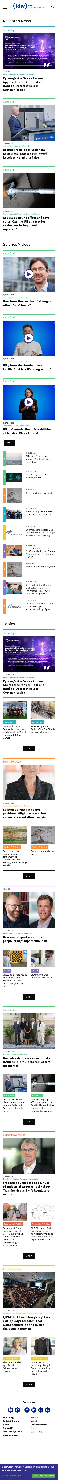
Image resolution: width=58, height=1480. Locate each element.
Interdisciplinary (11, 1435)
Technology (8, 1417)
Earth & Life (8, 1428)
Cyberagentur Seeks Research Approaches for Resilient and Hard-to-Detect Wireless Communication (24, 84)
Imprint (34, 1421)
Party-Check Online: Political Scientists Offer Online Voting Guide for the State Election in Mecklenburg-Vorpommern (13, 1237)
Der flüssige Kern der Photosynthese (36, 476)
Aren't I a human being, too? (40, 566)
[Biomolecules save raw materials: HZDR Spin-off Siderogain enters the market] (29, 1031)
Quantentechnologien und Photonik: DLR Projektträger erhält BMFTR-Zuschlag (40, 532)
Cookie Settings (37, 1432)
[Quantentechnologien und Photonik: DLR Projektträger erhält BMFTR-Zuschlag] (14, 532)
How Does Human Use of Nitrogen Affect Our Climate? (27, 303)
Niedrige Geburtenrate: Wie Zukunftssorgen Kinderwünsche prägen (40, 606)
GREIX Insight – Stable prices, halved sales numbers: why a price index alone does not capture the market (42, 1234)
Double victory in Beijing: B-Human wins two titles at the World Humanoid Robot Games (14, 732)
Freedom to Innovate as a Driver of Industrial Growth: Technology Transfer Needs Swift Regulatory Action (27, 1189)
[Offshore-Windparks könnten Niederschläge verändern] (14, 458)
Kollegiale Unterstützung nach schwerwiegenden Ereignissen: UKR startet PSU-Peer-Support (38, 589)
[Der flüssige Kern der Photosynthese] (14, 477)
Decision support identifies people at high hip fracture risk (25, 939)
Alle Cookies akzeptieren (43, 1475)
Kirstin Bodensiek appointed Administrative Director (12, 1366)
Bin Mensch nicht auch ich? (40, 492)
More (10, 442)
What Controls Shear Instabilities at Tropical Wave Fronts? (27, 431)
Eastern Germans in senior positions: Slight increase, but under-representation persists (24, 813)
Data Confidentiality (39, 1424)
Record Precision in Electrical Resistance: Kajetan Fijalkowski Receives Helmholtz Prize (26, 154)
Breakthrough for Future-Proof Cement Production (39, 513)
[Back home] (29, 7)
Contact (34, 1428)
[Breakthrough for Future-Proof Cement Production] (14, 514)
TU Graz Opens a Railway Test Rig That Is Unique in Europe (43, 729)
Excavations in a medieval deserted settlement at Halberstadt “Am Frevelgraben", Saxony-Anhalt (15, 858)
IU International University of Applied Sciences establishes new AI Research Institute (41, 1368)
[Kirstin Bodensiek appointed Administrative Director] (15, 1346)
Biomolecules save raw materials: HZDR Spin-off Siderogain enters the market (27, 1062)
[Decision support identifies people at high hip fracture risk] (29, 910)
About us (34, 1417)
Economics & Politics (12, 1431)
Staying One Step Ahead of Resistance (41, 976)
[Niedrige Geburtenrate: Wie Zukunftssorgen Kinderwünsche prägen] (14, 606)
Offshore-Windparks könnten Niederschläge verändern (38, 459)
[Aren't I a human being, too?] (14, 569)
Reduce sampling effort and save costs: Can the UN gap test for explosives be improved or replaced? (26, 223)
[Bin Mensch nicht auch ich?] (14, 495)
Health (6, 1424)
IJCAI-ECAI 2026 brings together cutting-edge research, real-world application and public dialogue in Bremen (26, 1323)
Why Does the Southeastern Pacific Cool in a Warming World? (27, 367)
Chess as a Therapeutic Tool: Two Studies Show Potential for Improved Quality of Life (15, 980)
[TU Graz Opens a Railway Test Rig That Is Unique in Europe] (43, 710)
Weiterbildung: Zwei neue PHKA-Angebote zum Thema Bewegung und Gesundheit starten (40, 552)
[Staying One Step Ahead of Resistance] (43, 958)
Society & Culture (11, 1421)
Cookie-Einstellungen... (12, 1475)
